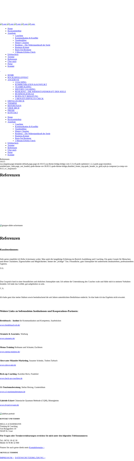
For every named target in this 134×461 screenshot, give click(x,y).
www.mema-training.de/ (10, 352)
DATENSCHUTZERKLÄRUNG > (30, 458)
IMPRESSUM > (7, 458)
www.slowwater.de (8, 365)
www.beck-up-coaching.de (11, 378)
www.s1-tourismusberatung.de (12, 392)
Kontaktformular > (36, 447)
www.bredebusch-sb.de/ (10, 325)
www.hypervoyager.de (9, 405)
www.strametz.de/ (7, 338)
